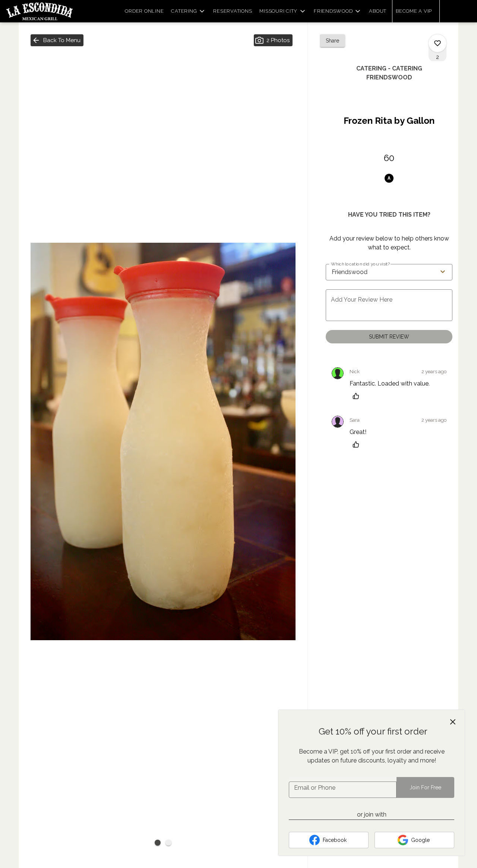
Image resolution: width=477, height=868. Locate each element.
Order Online (144, 11)
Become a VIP (414, 11)
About (377, 11)
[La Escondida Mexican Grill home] (39, 11)
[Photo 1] (158, 843)
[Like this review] (358, 396)
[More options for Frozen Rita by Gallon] (437, 43)
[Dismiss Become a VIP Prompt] (453, 722)
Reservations (232, 11)
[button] (188, 11)
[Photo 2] (168, 843)
